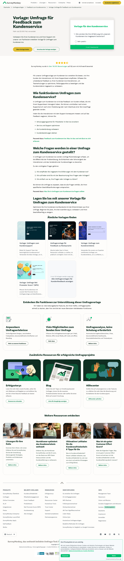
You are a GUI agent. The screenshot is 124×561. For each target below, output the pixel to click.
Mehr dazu (51, 341)
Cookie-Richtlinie (88, 551)
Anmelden (98, 3)
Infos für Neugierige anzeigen (57, 401)
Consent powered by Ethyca (112, 559)
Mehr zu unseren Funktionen (17, 343)
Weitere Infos (92, 343)
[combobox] (9, 534)
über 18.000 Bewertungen (58, 66)
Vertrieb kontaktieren (88, 3)
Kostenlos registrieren (112, 3)
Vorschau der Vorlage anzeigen (46, 49)
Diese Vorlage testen (22, 49)
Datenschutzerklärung (76, 551)
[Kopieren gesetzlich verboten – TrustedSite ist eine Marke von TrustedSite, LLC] (58, 554)
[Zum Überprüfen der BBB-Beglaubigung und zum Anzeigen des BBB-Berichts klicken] (40, 554)
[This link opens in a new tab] (100, 534)
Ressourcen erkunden (15, 401)
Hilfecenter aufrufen (94, 399)
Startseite (7, 7)
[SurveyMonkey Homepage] (12, 3)
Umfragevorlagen (18, 7)
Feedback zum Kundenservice (36, 7)
